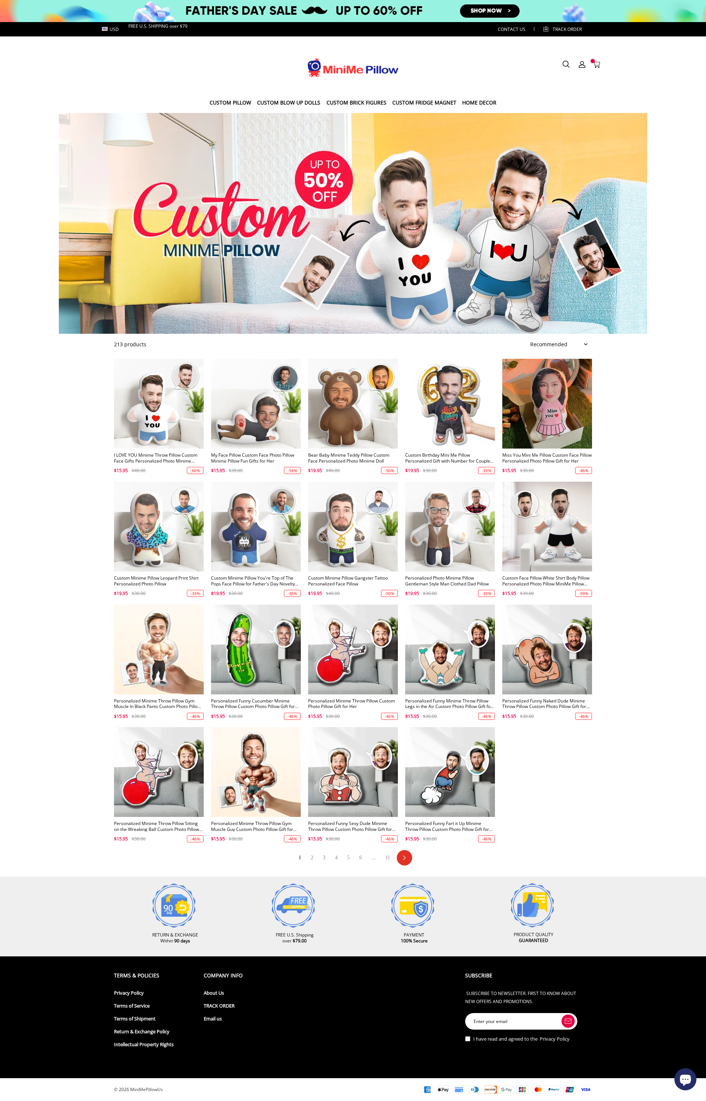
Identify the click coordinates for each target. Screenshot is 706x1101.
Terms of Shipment (135, 1019)
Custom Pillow (230, 102)
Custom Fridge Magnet (424, 102)
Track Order (567, 29)
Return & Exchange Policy (142, 1032)
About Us (214, 993)
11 (387, 857)
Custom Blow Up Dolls (288, 102)
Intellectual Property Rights (144, 1044)
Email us (213, 1019)
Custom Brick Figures (356, 102)
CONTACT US (511, 29)
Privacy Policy (129, 993)
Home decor (479, 102)
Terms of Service (132, 1006)
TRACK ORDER (219, 1006)
